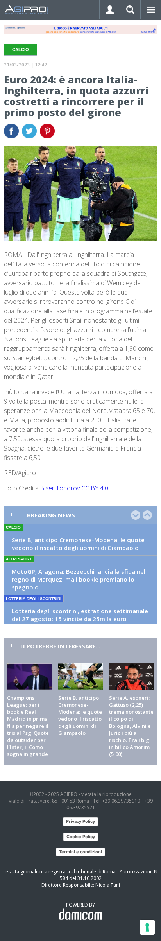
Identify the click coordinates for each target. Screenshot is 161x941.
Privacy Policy (80, 821)
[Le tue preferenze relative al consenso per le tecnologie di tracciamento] (147, 927)
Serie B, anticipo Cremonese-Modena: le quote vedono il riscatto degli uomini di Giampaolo (78, 543)
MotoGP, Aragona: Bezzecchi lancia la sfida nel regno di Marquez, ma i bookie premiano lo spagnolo (78, 579)
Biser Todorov (60, 488)
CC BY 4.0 (94, 488)
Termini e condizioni (80, 852)
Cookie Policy (80, 836)
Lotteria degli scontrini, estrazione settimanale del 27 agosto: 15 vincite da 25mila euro (80, 615)
